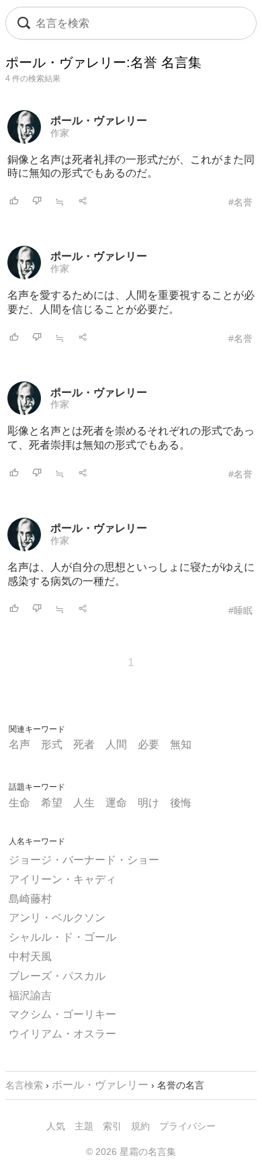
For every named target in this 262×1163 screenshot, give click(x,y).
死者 (84, 744)
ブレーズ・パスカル (57, 976)
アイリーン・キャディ (62, 879)
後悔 (180, 802)
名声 (19, 744)
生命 (19, 802)
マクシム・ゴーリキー (62, 1014)
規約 (140, 1126)
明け (148, 802)
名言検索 (24, 1085)
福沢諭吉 (30, 995)
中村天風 (30, 956)
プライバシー (187, 1126)
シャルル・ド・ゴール (62, 937)
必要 (148, 744)
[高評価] (14, 201)
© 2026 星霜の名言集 (131, 1151)
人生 (84, 802)
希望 (51, 802)
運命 (116, 802)
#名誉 (240, 202)
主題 (84, 1126)
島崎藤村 (30, 898)
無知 (180, 744)
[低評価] (37, 201)
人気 (55, 1126)
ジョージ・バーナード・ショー (84, 860)
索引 (112, 1126)
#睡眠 (240, 610)
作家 (59, 133)
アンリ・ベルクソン (57, 917)
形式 (51, 744)
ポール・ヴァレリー (98, 120)
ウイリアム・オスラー (62, 1033)
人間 (116, 744)
